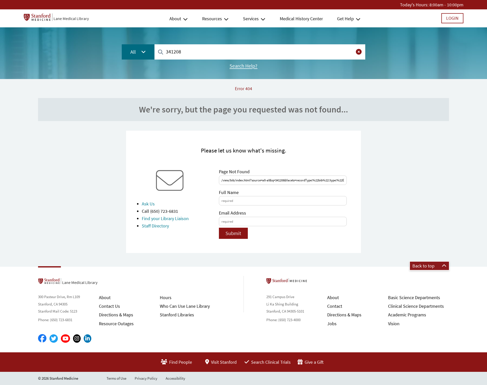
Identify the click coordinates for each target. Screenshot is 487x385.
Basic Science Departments (414, 297)
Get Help (345, 19)
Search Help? (243, 66)
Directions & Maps (116, 315)
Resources (212, 19)
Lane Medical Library (71, 18)
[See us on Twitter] (53, 338)
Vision (393, 323)
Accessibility (175, 378)
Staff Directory (155, 226)
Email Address (232, 213)
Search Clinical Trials (270, 362)
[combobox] (259, 51)
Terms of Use (116, 378)
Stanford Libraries (177, 315)
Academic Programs (407, 315)
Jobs (332, 323)
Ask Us (148, 204)
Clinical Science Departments (416, 306)
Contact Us (109, 306)
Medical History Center (301, 19)
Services (251, 19)
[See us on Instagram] (77, 338)
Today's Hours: (414, 5)
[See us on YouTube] (65, 338)
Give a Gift (314, 362)
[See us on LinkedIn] (87, 338)
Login (452, 18)
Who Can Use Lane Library (185, 306)
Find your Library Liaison (165, 218)
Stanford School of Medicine (316, 282)
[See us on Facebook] (42, 338)
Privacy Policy (146, 378)
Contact (334, 306)
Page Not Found (234, 172)
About (175, 19)
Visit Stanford (223, 362)
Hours (165, 297)
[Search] (160, 52)
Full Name (229, 192)
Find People (180, 362)
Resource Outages (116, 323)
